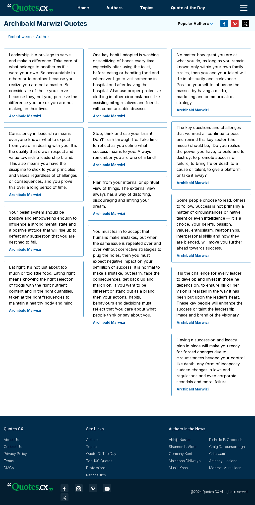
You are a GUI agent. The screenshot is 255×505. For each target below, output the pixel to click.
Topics (146, 7)
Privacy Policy (15, 453)
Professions (96, 468)
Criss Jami (217, 453)
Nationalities (96, 475)
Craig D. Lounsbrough (227, 446)
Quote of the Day (188, 7)
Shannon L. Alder (183, 446)
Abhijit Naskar (180, 440)
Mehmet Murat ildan (225, 468)
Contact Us (13, 446)
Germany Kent (180, 453)
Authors (114, 7)
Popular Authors (194, 23)
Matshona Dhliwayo (185, 461)
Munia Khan (178, 468)
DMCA (9, 468)
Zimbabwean (19, 36)
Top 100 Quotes (99, 461)
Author (42, 36)
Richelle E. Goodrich (225, 440)
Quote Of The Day (101, 453)
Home (83, 7)
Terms (9, 461)
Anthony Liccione (223, 461)
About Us (11, 440)
